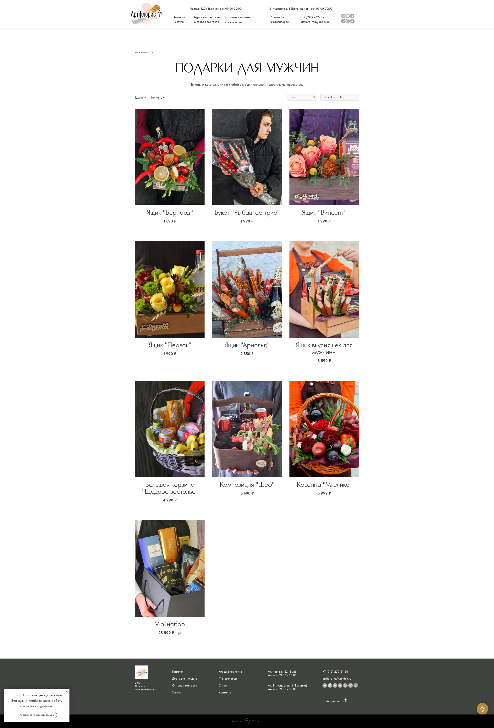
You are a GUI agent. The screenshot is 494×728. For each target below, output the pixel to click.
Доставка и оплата (185, 678)
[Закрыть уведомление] (67, 691)
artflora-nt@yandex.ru (336, 678)
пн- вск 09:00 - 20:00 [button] (282, 675)
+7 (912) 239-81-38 (335, 671)
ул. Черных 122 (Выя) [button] (282, 671)
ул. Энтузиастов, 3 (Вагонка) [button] (287, 685)
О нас (223, 685)
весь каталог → (144, 52)
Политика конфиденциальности (145, 687)
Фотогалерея (228, 678)
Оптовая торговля (184, 685)
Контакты (225, 692)
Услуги (176, 692)
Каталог (177, 671)
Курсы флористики (231, 671)
